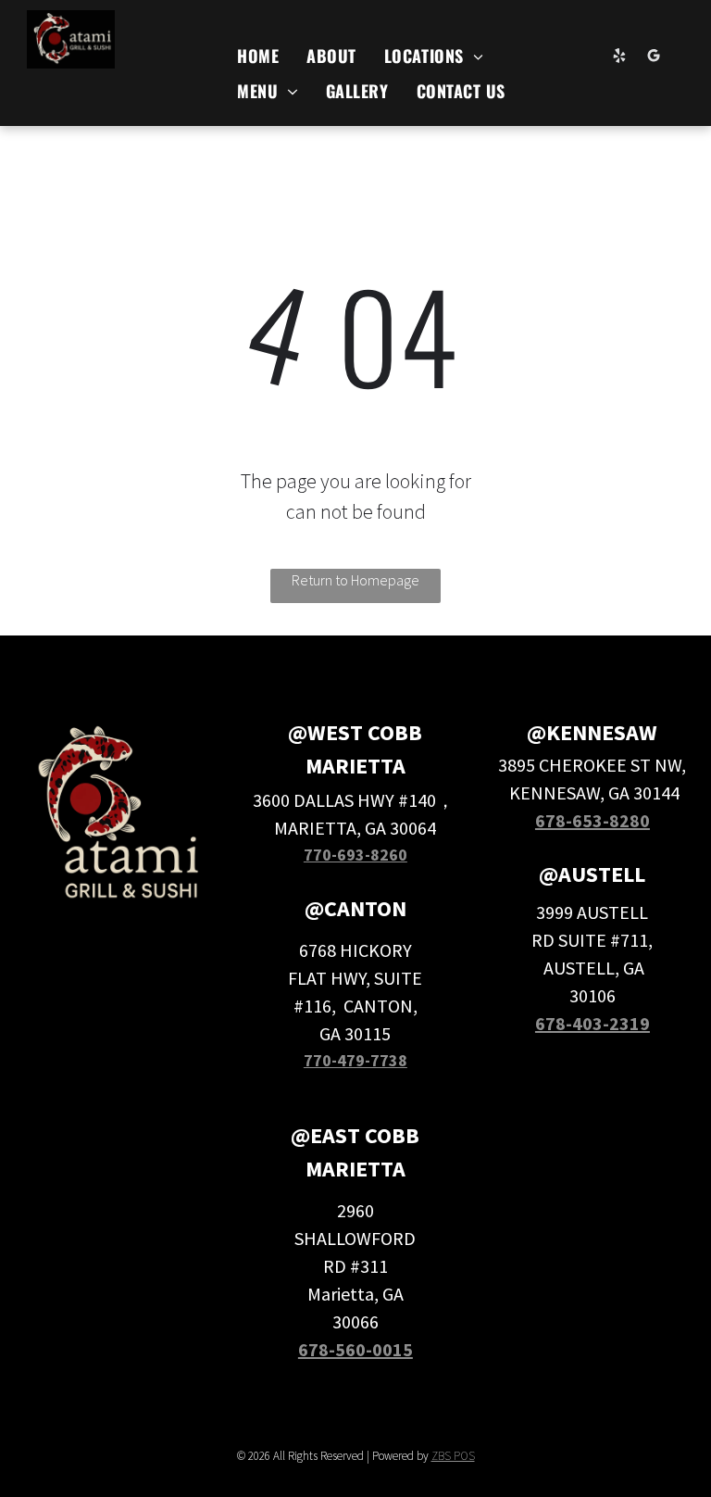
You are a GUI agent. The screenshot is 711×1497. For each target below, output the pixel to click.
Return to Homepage (355, 580)
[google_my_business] (654, 58)
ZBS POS (453, 1456)
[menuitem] (258, 55)
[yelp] (619, 58)
